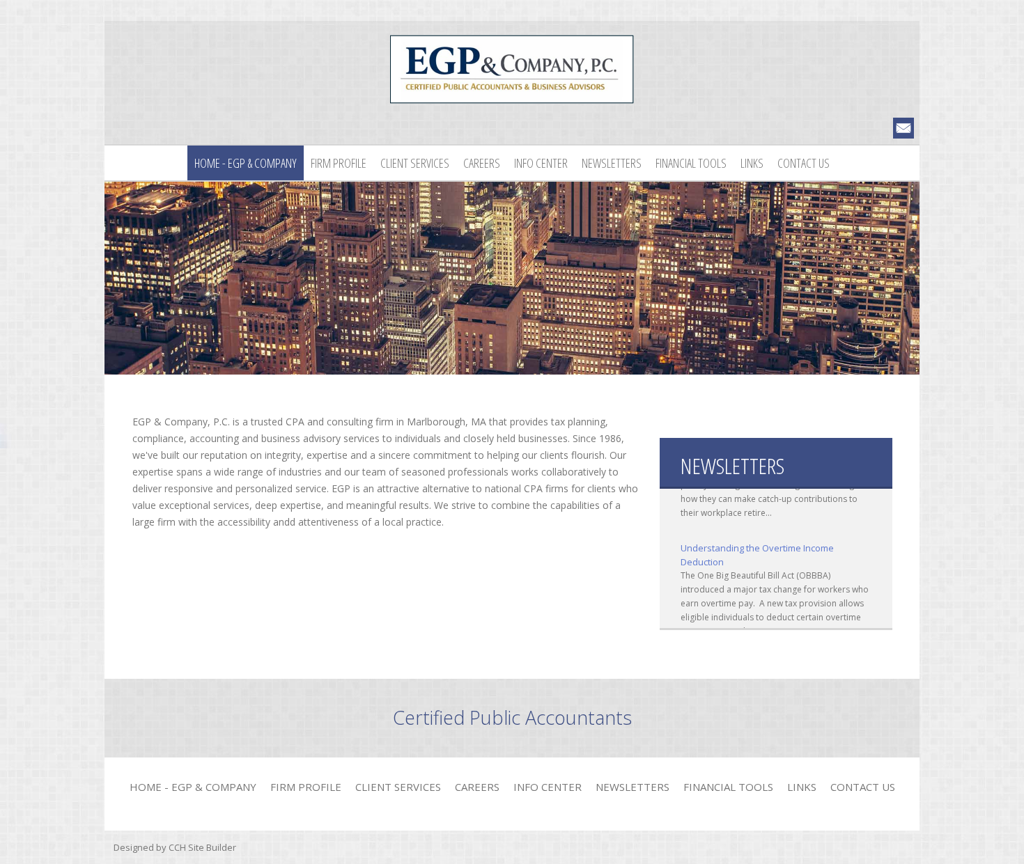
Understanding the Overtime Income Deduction (757, 546)
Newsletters (612, 163)
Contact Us (803, 163)
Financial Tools (691, 163)
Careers (481, 163)
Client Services (414, 163)
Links (751, 163)
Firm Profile (338, 163)
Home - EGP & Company (245, 163)
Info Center (541, 163)
